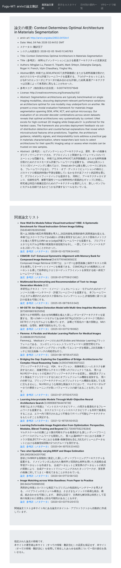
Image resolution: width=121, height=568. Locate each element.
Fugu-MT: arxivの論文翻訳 (20, 6)
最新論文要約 (48, 6)
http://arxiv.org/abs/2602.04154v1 (50, 37)
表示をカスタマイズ (67, 6)
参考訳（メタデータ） (38, 251)
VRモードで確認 (108, 6)
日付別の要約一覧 (88, 6)
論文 (22, 251)
